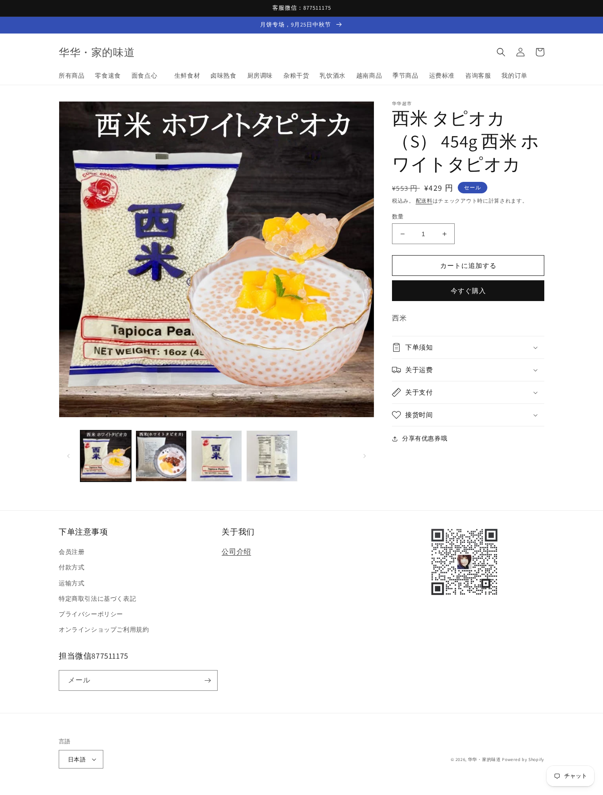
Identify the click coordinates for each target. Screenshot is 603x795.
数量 (398, 216)
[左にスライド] (68, 456)
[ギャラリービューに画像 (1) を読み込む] (105, 455)
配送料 (424, 200)
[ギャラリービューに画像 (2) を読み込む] (161, 455)
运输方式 (71, 583)
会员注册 (71, 552)
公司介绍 (236, 551)
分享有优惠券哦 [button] (424, 438)
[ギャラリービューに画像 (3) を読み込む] (216, 455)
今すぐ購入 (468, 290)
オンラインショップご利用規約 (104, 629)
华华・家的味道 (484, 759)
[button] (501, 52)
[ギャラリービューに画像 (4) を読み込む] (271, 455)
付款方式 (71, 567)
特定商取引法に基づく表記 (97, 599)
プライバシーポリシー (91, 614)
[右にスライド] (364, 456)
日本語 (77, 759)
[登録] (207, 680)
